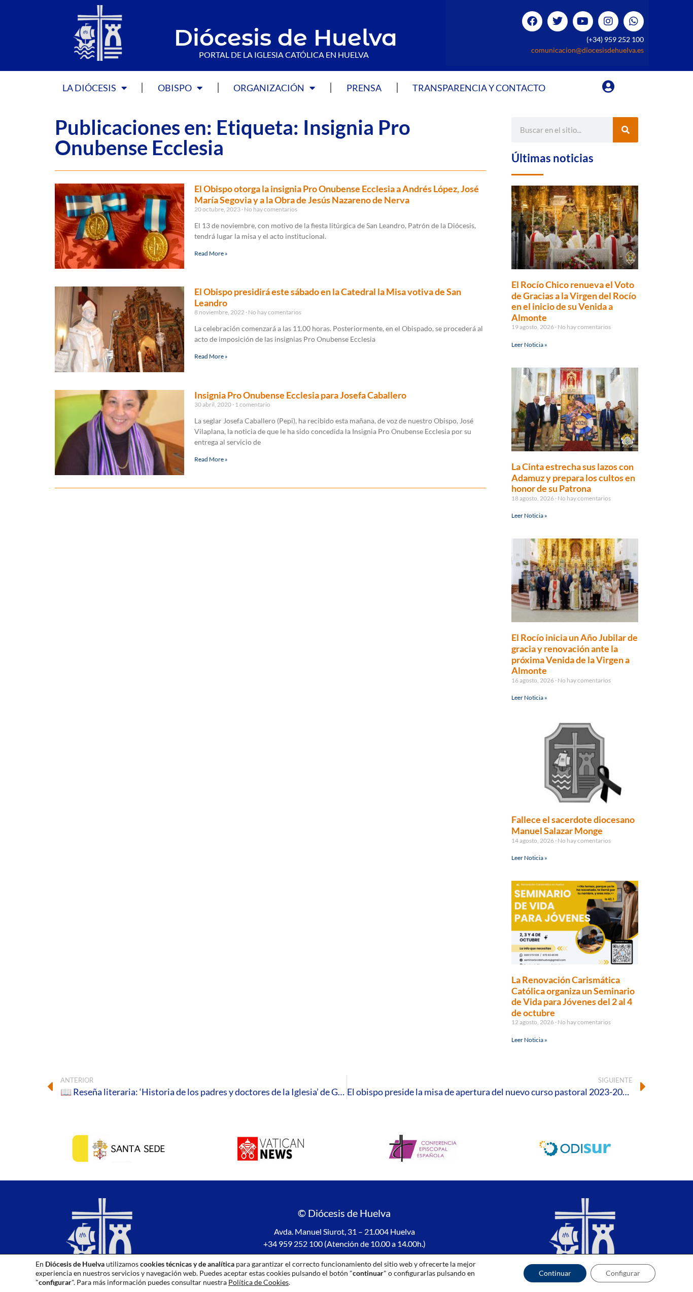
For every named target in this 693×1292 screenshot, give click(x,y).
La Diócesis (89, 87)
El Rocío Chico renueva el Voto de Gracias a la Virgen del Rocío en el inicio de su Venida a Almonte (573, 301)
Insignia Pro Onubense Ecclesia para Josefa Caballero (300, 395)
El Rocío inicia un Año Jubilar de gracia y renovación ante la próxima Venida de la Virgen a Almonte (574, 654)
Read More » (211, 253)
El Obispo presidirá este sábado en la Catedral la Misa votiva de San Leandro (327, 297)
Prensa (364, 87)
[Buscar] (625, 129)
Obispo (175, 87)
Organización (268, 87)
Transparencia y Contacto (478, 87)
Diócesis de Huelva (285, 37)
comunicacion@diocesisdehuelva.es (587, 50)
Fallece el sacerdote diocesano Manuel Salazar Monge (573, 825)
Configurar (623, 1273)
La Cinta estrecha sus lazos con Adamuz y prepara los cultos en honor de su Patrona (573, 477)
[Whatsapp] (633, 21)
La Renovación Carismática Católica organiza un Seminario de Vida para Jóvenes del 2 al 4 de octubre (573, 996)
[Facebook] (532, 21)
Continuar (555, 1273)
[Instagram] (608, 21)
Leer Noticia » (529, 344)
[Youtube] (583, 21)
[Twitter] (557, 21)
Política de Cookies (258, 1282)
